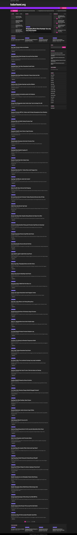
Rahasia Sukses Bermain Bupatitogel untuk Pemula (21, 273)
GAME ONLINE (13, 45)
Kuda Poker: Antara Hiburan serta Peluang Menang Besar (22, 301)
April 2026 (52, 82)
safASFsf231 (13, 40)
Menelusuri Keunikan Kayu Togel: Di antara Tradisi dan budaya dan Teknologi (26, 370)
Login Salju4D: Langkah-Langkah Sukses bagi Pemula (21, 253)
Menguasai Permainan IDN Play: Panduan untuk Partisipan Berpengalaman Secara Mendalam (29, 112)
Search (64, 47)
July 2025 (52, 98)
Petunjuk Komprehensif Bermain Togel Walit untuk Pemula (22, 234)
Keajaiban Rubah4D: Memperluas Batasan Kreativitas (21, 380)
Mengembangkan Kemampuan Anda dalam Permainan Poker (22, 141)
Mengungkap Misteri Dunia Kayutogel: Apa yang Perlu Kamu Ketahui (13, 22)
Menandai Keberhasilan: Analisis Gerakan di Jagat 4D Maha (22, 410)
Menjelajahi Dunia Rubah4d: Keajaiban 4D (19, 150)
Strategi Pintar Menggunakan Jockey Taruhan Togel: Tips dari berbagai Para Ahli (26, 103)
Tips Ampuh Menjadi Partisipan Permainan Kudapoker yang (22, 331)
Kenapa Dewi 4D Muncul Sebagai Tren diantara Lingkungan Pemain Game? (25, 467)
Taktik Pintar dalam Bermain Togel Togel (19, 206)
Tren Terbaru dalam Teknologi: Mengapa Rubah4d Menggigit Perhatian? (25, 390)
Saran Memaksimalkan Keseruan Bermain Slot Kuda (21, 243)
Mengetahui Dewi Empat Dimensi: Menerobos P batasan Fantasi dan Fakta (54, 10)
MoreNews (41, 534)
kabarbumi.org (18, 4)
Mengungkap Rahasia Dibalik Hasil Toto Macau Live (21, 283)
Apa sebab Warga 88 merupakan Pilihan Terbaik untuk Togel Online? (24, 448)
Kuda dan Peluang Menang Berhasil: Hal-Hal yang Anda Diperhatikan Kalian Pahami (27, 429)
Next (34, 521)
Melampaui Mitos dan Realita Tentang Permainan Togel (21, 121)
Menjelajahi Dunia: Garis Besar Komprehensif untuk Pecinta (34, 10)
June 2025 (52, 100)
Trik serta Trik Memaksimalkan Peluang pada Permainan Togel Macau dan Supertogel (27, 225)
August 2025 (52, 97)
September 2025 (53, 95)
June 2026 (52, 78)
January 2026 (52, 87)
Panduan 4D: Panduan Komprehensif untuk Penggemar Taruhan (23, 292)
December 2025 (53, 89)
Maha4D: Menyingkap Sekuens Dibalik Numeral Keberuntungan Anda (24, 487)
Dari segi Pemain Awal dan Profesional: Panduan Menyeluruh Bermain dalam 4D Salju (27, 197)
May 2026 (52, 80)
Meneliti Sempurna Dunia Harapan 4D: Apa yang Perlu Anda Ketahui (24, 506)
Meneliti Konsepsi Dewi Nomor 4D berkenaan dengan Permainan (23, 311)
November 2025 (53, 91)
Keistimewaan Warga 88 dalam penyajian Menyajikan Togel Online (24, 514)
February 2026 (53, 86)
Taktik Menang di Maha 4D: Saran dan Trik (19, 420)
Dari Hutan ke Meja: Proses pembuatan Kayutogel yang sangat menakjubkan (26, 360)
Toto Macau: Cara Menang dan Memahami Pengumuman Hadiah (23, 340)
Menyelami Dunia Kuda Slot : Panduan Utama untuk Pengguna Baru (24, 170)
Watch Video (64, 8)
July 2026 (52, 76)
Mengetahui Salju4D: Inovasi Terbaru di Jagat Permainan (22, 131)
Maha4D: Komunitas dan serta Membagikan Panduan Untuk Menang (24, 477)
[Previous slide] (50, 13)
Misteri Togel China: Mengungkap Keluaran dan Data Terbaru (23, 263)
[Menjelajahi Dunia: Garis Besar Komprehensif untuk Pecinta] (38, 24)
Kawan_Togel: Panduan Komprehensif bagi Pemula (21, 350)
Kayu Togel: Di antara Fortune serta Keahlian (13, 17)
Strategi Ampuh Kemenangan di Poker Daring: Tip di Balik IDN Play (24, 497)
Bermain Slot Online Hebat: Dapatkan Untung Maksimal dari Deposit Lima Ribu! (26, 216)
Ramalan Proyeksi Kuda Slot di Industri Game (20, 160)
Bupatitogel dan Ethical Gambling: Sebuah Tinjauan (21, 400)
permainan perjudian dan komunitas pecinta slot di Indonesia (23, 94)
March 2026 (52, 84)
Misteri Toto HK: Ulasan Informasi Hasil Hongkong (21, 188)
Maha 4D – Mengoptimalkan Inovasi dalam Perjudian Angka (22, 321)
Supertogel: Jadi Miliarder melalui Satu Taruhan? (20, 179)
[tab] (13, 14)
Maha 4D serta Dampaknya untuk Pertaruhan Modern (21, 438)
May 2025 (52, 102)
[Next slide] (51, 13)
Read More (13, 51)
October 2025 (53, 93)
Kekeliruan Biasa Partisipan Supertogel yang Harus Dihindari (55, 17)
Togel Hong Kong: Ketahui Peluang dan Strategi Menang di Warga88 (24, 458)
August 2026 (52, 75)
